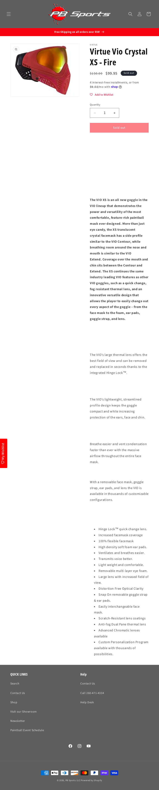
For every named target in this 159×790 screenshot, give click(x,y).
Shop (13, 702)
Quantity (95, 105)
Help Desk (87, 702)
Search (14, 684)
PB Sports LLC (72, 780)
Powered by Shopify (91, 780)
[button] (8, 14)
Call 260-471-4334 (92, 693)
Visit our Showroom (23, 712)
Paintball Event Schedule (27, 730)
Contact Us (17, 693)
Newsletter (17, 721)
